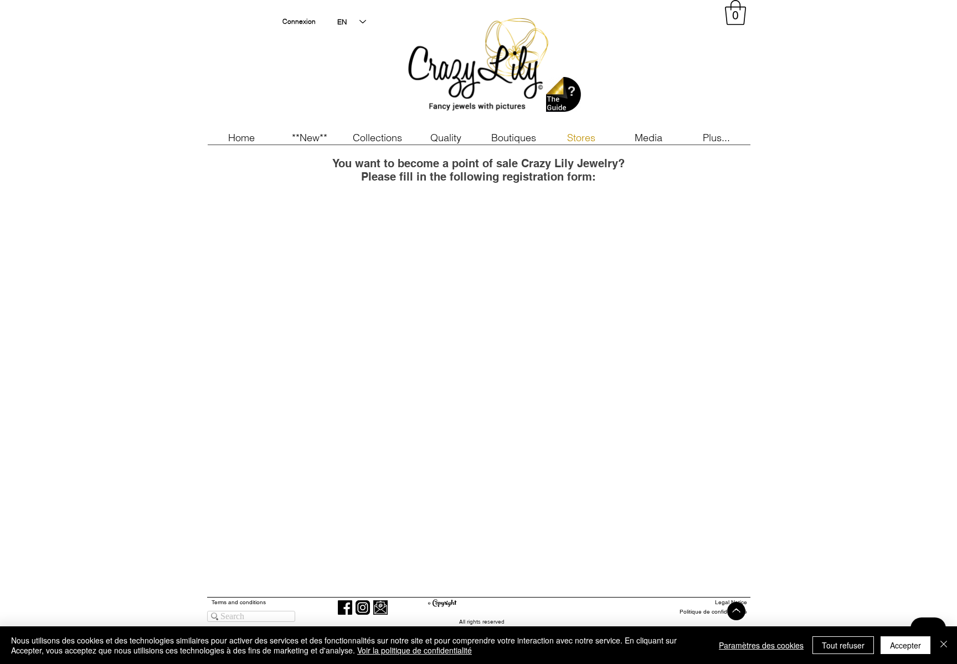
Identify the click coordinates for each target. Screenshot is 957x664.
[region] (647, 66)
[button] (309, 138)
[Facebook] (345, 607)
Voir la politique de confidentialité (414, 650)
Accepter (905, 645)
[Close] (943, 645)
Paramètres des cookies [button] (761, 645)
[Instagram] (363, 607)
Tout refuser (843, 645)
